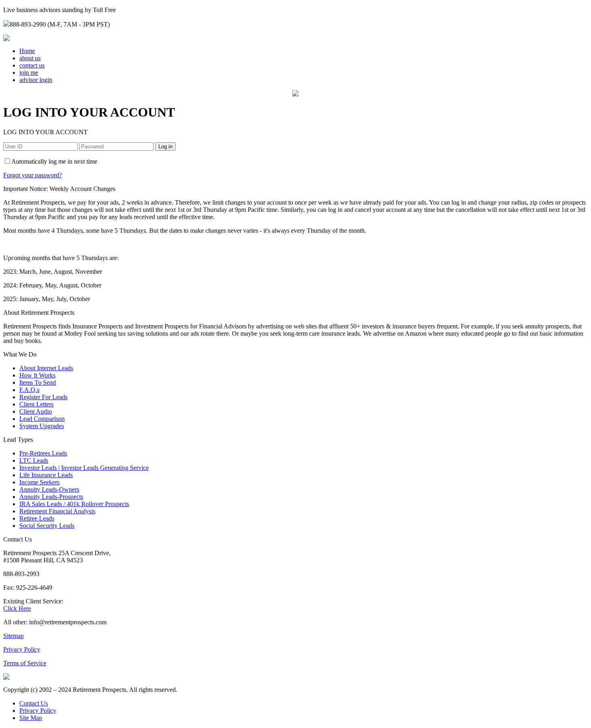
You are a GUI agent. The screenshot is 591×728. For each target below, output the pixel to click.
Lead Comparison (42, 418)
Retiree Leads (36, 518)
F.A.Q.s (29, 389)
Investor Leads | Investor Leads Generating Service (84, 467)
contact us (32, 65)
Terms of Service (24, 663)
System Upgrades (41, 425)
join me (28, 72)
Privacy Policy (21, 649)
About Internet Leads (46, 368)
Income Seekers (39, 482)
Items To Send (37, 382)
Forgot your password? (32, 175)
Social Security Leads (46, 525)
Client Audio (35, 411)
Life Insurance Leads (46, 475)
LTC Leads (33, 460)
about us (30, 58)
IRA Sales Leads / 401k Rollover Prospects (74, 503)
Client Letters (36, 404)
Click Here (17, 608)
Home (27, 50)
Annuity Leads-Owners (49, 489)
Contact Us (33, 703)
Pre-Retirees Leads (43, 453)
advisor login (35, 79)
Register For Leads (43, 397)
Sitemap (13, 635)
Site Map (30, 717)
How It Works (37, 375)
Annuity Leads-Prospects (51, 496)
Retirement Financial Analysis (57, 511)
